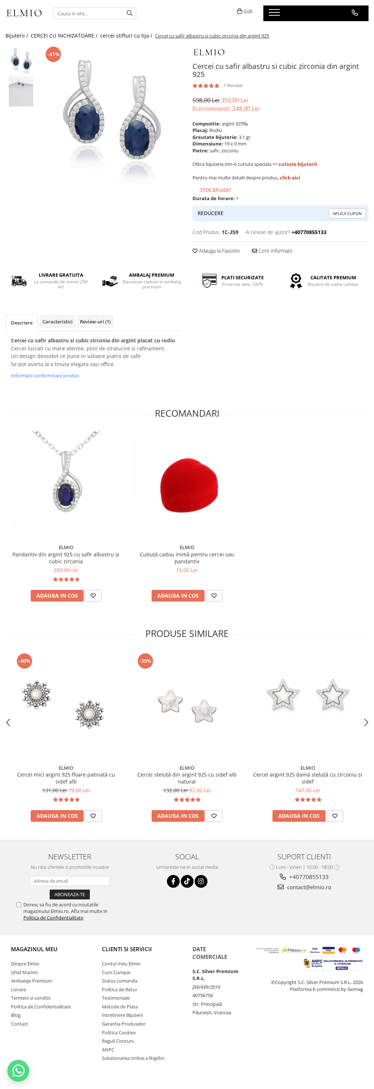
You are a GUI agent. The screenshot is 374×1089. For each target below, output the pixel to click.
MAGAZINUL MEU (34, 949)
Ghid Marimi (24, 972)
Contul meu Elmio (121, 963)
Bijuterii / (17, 35)
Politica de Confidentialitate (53, 917)
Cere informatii (274, 250)
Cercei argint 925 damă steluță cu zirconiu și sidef (307, 778)
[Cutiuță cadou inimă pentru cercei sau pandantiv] (187, 485)
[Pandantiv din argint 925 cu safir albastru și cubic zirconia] (66, 485)
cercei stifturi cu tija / (127, 35)
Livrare (18, 989)
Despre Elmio (25, 963)
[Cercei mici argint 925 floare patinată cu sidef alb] (66, 706)
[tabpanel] (111, 115)
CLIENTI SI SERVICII (127, 949)
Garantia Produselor (124, 1023)
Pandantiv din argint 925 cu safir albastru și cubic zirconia (65, 558)
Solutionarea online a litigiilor (133, 1058)
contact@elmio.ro (308, 887)
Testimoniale (116, 998)
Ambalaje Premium (31, 980)
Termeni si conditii (30, 998)
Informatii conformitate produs (45, 375)
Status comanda (119, 980)
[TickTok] (187, 881)
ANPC (108, 1049)
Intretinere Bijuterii (122, 1015)
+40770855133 (308, 876)
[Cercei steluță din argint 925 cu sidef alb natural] (187, 706)
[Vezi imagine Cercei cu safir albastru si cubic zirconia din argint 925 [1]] (21, 91)
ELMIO (66, 547)
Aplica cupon (347, 213)
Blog (15, 1015)
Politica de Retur (119, 989)
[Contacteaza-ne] (355, 12)
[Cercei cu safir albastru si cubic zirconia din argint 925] (111, 115)
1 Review (233, 85)
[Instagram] (201, 881)
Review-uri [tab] (95, 321)
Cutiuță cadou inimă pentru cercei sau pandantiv (187, 558)
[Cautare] (129, 13)
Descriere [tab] (22, 322)
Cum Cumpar (116, 972)
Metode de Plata (120, 1006)
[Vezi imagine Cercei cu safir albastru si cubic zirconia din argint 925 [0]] (21, 60)
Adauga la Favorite (219, 250)
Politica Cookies (119, 1032)
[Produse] (275, 14)
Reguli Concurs (118, 1041)
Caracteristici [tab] (57, 321)
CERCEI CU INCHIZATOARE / (65, 35)
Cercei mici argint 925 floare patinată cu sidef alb (66, 778)
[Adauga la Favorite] (93, 596)
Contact (19, 1023)
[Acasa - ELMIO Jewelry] (24, 13)
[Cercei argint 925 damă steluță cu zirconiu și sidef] (308, 706)
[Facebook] (173, 881)
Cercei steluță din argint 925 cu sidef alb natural (187, 778)
